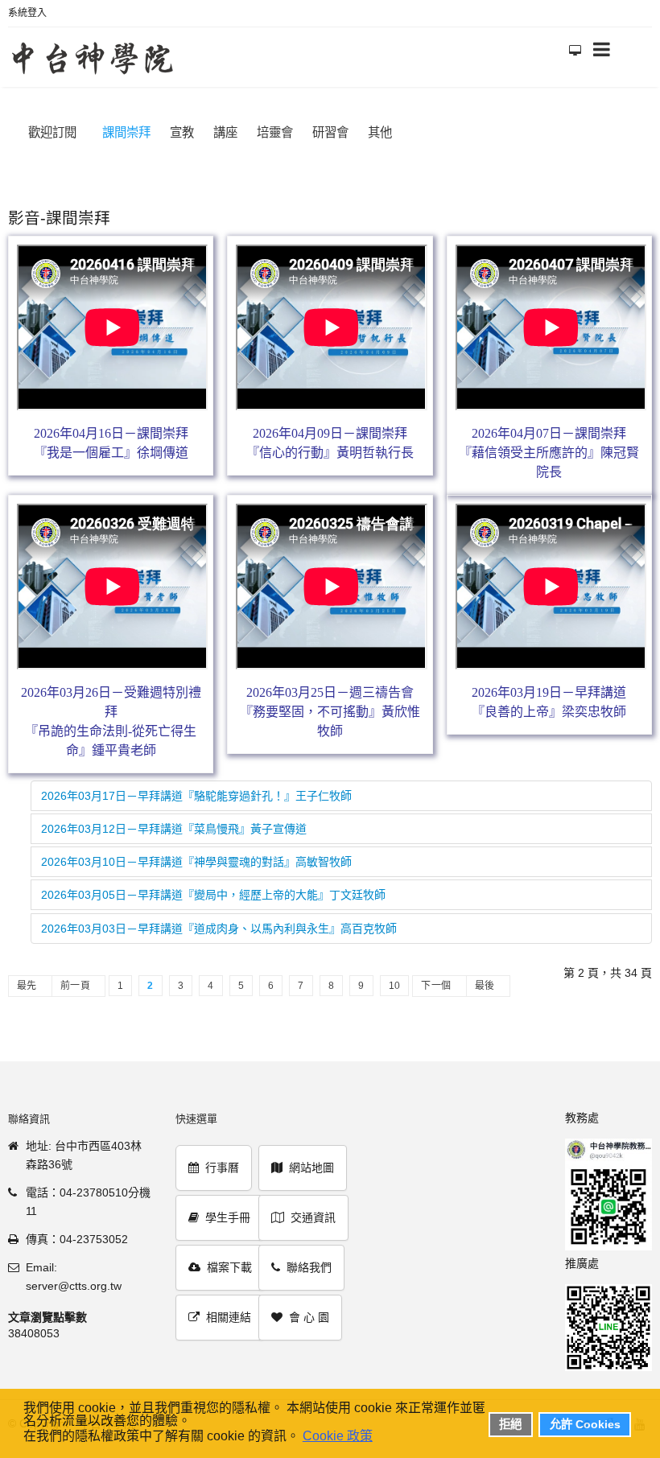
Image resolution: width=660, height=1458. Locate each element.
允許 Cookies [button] (585, 1424)
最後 (485, 985)
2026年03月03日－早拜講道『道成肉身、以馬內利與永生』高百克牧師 (219, 928)
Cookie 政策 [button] (338, 1436)
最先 (27, 985)
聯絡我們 (309, 1267)
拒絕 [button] (510, 1424)
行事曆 (222, 1167)
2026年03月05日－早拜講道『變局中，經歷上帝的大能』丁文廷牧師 (213, 894)
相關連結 (228, 1317)
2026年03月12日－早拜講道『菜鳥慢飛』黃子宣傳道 (174, 828)
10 (395, 985)
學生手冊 (227, 1217)
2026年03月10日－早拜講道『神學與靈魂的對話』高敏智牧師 (196, 861)
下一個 (436, 985)
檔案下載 (229, 1267)
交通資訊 (313, 1217)
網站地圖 (311, 1167)
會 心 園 (309, 1317)
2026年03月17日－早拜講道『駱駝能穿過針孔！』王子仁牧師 (196, 795)
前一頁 (75, 985)
